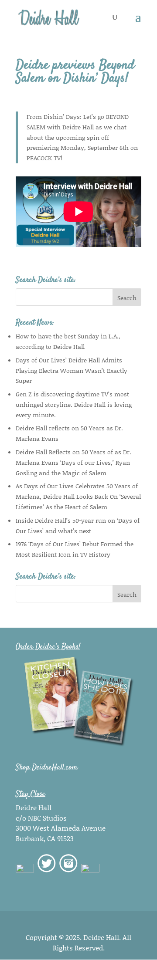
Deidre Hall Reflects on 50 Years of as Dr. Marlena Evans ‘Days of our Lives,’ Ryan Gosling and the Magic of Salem (73, 462)
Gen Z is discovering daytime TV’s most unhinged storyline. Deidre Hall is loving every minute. (74, 404)
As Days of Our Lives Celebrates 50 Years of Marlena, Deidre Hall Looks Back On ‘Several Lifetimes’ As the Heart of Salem (78, 496)
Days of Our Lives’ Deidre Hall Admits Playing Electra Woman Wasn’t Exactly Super (71, 370)
